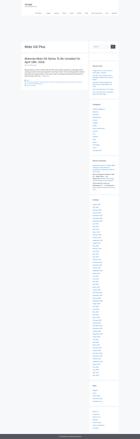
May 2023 (96, 246)
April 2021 (96, 284)
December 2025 (97, 215)
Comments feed (97, 398)
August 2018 (96, 364)
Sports (95, 142)
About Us (95, 411)
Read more (46, 76)
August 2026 (96, 204)
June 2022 (96, 251)
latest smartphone (44, 82)
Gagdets (48, 13)
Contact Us (96, 414)
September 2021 (98, 270)
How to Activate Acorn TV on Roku (103, 89)
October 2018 (97, 359)
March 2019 (96, 345)
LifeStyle (79, 13)
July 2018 (96, 367)
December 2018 (97, 353)
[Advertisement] (70, 27)
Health (86, 13)
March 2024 (96, 232)
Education (114, 13)
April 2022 (96, 257)
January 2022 (97, 259)
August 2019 (96, 337)
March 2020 (96, 317)
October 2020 (97, 298)
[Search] (113, 47)
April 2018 (96, 375)
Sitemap (95, 420)
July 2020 (96, 306)
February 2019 (97, 348)
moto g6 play (58, 82)
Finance (64, 13)
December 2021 (97, 262)
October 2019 (97, 331)
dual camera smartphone (32, 82)
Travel (106, 13)
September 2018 (98, 361)
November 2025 (97, 218)
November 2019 (97, 328)
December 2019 (97, 325)
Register (95, 390)
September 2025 (98, 221)
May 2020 (96, 312)
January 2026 (97, 213)
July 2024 (96, 224)
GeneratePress (77, 436)
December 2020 (97, 292)
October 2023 (97, 237)
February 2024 (97, 235)
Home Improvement (96, 13)
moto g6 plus (65, 82)
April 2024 (96, 229)
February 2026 (97, 210)
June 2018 (96, 370)
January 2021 (97, 290)
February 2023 (97, 248)
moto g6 (52, 82)
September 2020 (98, 301)
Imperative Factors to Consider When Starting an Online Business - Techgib (104, 167)
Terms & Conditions (99, 425)
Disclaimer (96, 428)
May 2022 (96, 254)
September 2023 (98, 240)
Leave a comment (31, 85)
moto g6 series (73, 82)
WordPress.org (97, 401)
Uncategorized (97, 150)
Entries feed (96, 396)
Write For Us (96, 417)
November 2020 (97, 295)
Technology (38, 13)
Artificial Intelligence (99, 109)
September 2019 (98, 334)
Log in (94, 393)
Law (94, 134)
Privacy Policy (97, 422)
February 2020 (97, 320)
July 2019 (96, 339)
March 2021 (96, 287)
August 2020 (96, 303)
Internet (72, 13)
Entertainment (97, 117)
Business (56, 13)
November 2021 (97, 265)
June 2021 (96, 279)
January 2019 (97, 350)
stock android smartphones (36, 83)
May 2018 (96, 372)
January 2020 (97, 323)
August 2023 (96, 243)
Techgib (28, 4)
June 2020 (96, 309)
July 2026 (96, 207)
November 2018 (97, 356)
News (27, 80)
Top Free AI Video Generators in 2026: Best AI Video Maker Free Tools (102, 84)
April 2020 (96, 314)
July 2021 (96, 276)
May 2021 (96, 281)
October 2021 (97, 268)
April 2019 (96, 342)
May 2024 (96, 226)
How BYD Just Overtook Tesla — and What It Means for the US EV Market (103, 77)
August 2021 (96, 273)
